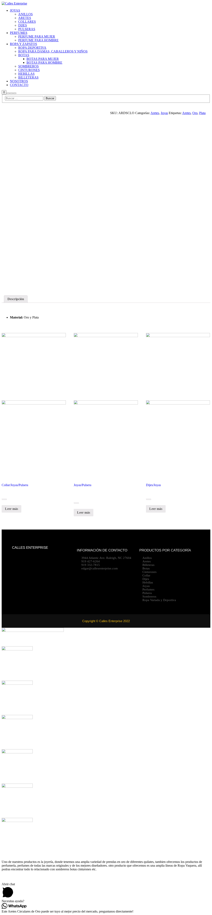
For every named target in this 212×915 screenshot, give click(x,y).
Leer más (11, 509)
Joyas (164, 113)
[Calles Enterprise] (14, 3)
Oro (195, 113)
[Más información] (11, 93)
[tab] (16, 299)
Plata (202, 113)
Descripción (15, 299)
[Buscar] (8, 93)
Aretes (155, 113)
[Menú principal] (14, 93)
